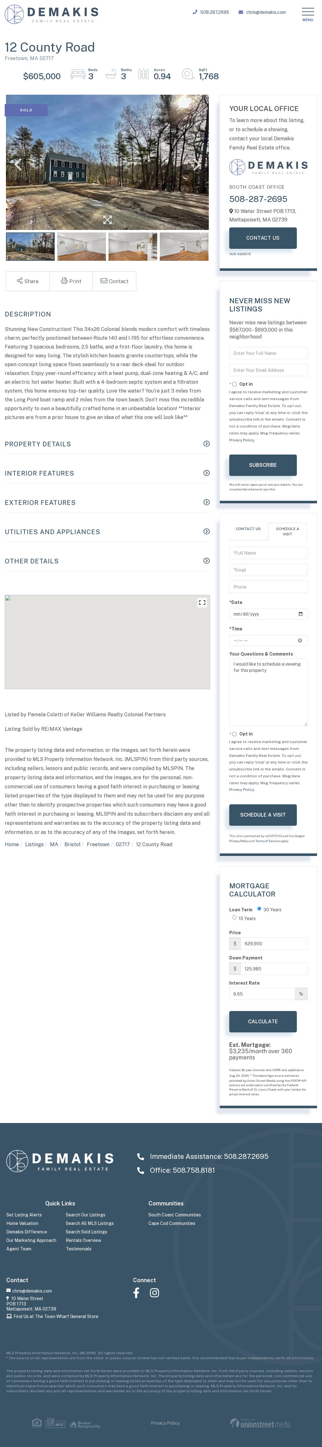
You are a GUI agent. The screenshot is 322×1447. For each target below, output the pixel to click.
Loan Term (241, 909)
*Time (235, 628)
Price (235, 932)
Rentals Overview (83, 1240)
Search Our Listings (85, 1214)
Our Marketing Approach (31, 1240)
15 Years (247, 918)
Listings (34, 844)
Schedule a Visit (287, 531)
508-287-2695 (258, 199)
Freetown (98, 844)
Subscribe (263, 465)
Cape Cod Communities (171, 1223)
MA (54, 844)
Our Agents (240, 254)
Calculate (263, 1022)
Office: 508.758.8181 (181, 1170)
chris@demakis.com (266, 12)
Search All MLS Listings (90, 1223)
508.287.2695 (214, 12)
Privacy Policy (241, 440)
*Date (235, 602)
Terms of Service (267, 841)
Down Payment (246, 957)
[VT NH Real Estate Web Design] (260, 1423)
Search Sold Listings (86, 1231)
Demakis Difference (26, 1231)
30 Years (272, 909)
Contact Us (263, 238)
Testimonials (79, 1248)
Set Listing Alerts (24, 1214)
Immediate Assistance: (208, 1156)
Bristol (72, 844)
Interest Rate (244, 983)
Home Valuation (22, 1223)
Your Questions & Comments (261, 653)
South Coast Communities (174, 1214)
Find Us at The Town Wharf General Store (56, 1316)
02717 (123, 844)
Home (12, 844)
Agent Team (18, 1248)
